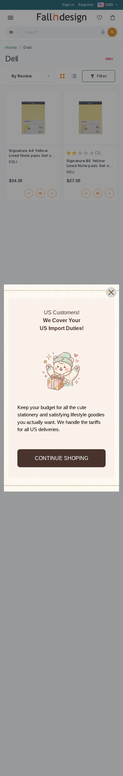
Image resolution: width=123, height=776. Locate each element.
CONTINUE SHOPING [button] (61, 458)
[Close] (111, 292)
